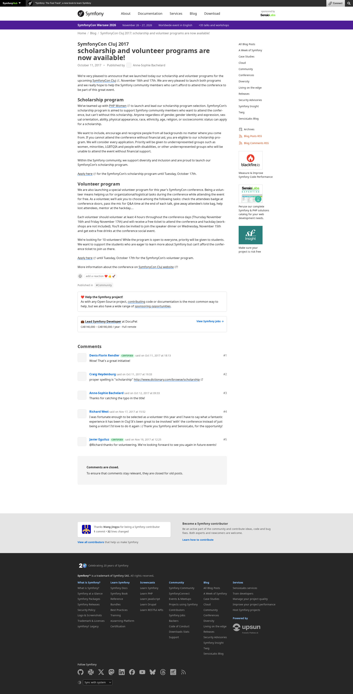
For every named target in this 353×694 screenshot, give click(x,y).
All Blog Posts (247, 44)
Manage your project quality (250, 599)
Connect (337, 3)
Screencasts (147, 582)
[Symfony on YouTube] (142, 672)
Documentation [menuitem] (150, 13)
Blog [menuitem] (193, 13)
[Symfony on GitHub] (80, 672)
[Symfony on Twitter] (101, 672)
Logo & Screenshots (90, 615)
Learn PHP (146, 593)
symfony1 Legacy (88, 626)
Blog (93, 33)
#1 (225, 355)
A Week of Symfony (250, 50)
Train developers (243, 593)
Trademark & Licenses (91, 621)
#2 (225, 374)
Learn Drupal (148, 604)
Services (238, 582)
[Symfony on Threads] (163, 672)
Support (174, 637)
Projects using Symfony (183, 604)
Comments (89, 346)
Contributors (177, 610)
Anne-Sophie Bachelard (149, 65)
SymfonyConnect (179, 593)
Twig (242, 112)
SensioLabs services (245, 588)
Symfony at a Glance (90, 593)
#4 (225, 412)
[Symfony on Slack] (91, 672)
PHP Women (117, 106)
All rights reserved (142, 575)
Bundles (115, 604)
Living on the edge (250, 87)
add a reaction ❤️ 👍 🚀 (100, 276)
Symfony (10, 3)
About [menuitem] (126, 13)
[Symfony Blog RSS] (183, 672)
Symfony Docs (119, 588)
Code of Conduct (179, 626)
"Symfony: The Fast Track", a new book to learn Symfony (63, 3)
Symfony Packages (89, 599)
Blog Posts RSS (253, 136)
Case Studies (246, 56)
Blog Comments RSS (256, 143)
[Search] (349, 3)
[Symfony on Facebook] (132, 672)
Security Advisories (250, 100)
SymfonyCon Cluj (104, 80)
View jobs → (210, 321)
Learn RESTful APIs (151, 610)
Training (115, 615)
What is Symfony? (89, 582)
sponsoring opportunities (153, 306)
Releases (244, 93)
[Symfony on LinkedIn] (122, 672)
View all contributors (91, 542)
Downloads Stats (179, 631)
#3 (225, 393)
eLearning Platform (122, 621)
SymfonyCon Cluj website (156, 267)
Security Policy (86, 610)
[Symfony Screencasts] (173, 672)
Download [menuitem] (212, 13)
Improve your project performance (254, 604)
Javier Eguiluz (99, 439)
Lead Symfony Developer (103, 321)
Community (104, 285)
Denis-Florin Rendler (104, 355)
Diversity (244, 81)
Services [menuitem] (176, 13)
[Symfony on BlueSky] (153, 672)
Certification (117, 626)
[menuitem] (254, 44)
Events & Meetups (180, 599)
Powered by (240, 618)
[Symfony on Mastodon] (111, 672)
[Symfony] (96, 13)
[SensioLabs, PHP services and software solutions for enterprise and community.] (268, 15)
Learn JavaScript (150, 599)
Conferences (246, 75)
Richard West (99, 412)
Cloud (242, 62)
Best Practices (119, 610)
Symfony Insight (249, 106)
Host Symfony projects (246, 610)
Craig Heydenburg (102, 374)
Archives (249, 129)
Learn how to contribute (197, 539)
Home (82, 33)
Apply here (85, 174)
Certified (127, 355)
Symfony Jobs (177, 615)
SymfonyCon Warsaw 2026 (97, 25)
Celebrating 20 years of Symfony (108, 565)
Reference (116, 599)
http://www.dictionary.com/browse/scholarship (167, 379)
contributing (136, 302)
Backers (174, 621)
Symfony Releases (89, 604)
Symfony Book (119, 593)
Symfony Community (181, 588)
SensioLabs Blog (249, 118)
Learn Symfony (120, 582)
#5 (225, 439)
